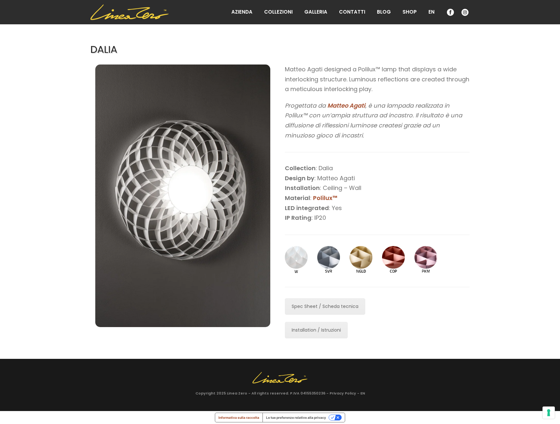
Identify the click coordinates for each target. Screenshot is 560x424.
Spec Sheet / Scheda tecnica (325, 306)
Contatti (352, 11)
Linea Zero (237, 393)
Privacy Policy (343, 393)
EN (431, 11)
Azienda (241, 11)
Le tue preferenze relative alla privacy (296, 417)
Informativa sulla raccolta (238, 417)
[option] (182, 196)
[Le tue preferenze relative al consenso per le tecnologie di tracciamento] (548, 412)
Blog (384, 11)
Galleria (315, 11)
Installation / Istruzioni (316, 330)
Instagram (464, 12)
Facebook (450, 12)
